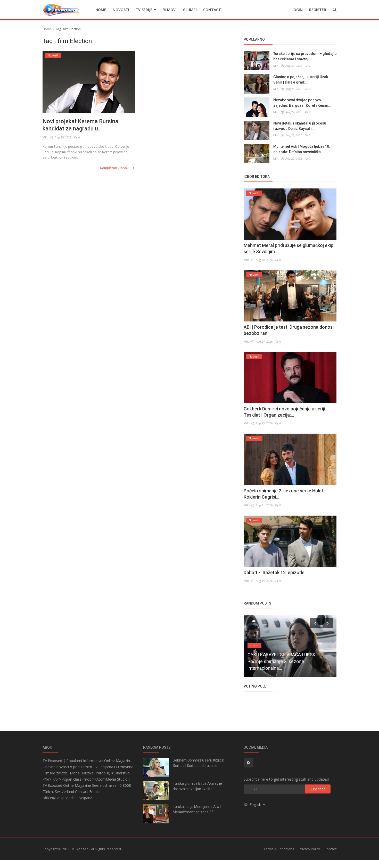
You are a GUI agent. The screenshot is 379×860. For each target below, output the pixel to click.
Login (297, 9)
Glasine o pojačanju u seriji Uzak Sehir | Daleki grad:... (300, 79)
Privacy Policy (309, 849)
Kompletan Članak (114, 168)
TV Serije (144, 9)
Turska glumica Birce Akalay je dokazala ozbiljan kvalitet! (197, 786)
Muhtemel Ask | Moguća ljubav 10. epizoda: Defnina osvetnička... (301, 149)
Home (100, 9)
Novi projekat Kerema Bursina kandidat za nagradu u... (80, 125)
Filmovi (169, 9)
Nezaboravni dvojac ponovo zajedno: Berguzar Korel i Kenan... (302, 103)
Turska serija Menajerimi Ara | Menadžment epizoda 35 (197, 809)
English (256, 804)
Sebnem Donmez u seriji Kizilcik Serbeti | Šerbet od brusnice (198, 763)
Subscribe (318, 789)
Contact (212, 9)
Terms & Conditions (279, 849)
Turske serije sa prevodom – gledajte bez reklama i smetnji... (304, 56)
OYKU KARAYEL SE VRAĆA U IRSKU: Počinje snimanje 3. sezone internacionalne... (283, 661)
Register (317, 9)
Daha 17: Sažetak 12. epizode (274, 572)
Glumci (190, 9)
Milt (45, 137)
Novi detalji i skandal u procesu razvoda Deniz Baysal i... (299, 126)
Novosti (121, 9)
